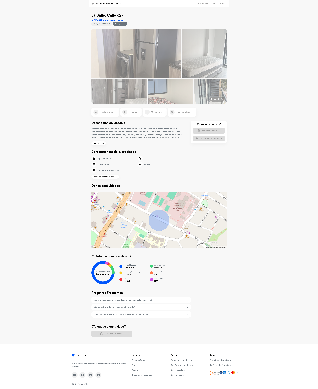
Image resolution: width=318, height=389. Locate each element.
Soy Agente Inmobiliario (182, 365)
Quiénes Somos (139, 360)
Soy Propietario (178, 370)
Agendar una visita (210, 130)
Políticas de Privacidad (220, 365)
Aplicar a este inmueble (210, 138)
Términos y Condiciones (221, 360)
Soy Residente (178, 375)
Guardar (221, 3)
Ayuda (135, 370)
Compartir (203, 3)
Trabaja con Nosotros (142, 375)
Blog (134, 365)
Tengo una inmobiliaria (181, 360)
